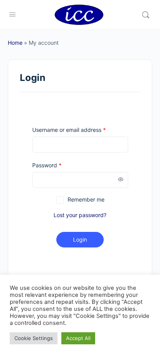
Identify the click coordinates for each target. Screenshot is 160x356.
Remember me (86, 199)
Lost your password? (80, 215)
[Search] (145, 15)
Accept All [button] (78, 338)
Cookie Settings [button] (33, 338)
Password (47, 165)
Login (80, 239)
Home (15, 42)
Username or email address (69, 130)
